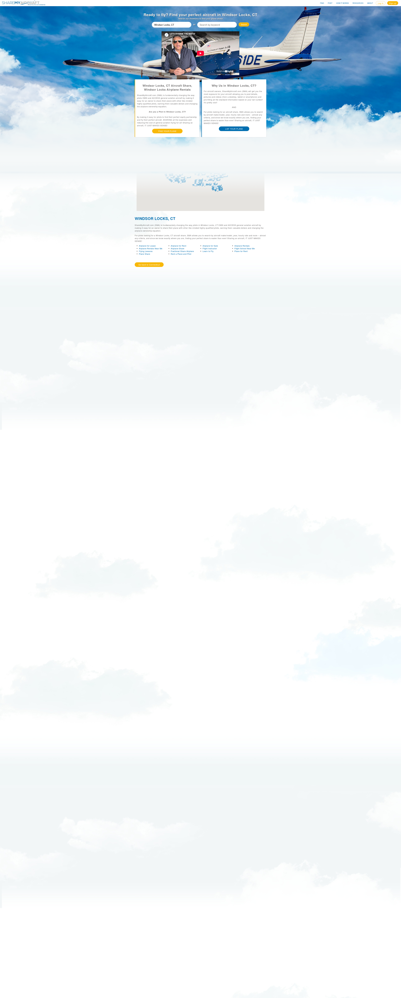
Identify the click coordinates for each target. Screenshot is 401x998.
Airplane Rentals (242, 245)
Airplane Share (177, 248)
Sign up (392, 3)
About (370, 3)
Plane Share (144, 254)
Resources (358, 3)
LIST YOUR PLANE (234, 128)
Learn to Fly (208, 251)
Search (244, 24)
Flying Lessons (146, 251)
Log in (380, 3)
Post (330, 3)
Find (322, 3)
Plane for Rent (241, 251)
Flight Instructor (210, 248)
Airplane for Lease (147, 245)
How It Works (342, 3)
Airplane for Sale (210, 245)
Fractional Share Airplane (182, 251)
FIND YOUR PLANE (167, 131)
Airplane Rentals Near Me (150, 248)
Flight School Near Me (244, 248)
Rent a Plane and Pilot (181, 254)
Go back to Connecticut (149, 264)
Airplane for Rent (178, 245)
